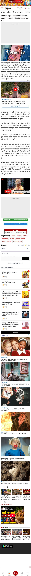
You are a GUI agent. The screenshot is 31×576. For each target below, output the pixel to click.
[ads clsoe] (30, 567)
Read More (8, 191)
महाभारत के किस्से (20, 239)
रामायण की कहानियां (6, 241)
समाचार (3, 12)
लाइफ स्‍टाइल (5, 239)
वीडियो (5, 502)
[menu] (2, 8)
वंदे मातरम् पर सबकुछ (18, 12)
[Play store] (25, 8)
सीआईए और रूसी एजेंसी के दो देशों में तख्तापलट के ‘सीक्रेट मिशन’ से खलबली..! (16, 538)
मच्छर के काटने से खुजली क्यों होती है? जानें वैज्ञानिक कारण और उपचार (5, 497)
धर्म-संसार (12, 239)
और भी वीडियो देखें (6, 505)
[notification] (28, 8)
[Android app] (7, 546)
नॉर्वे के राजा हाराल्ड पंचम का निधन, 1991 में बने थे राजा (5, 538)
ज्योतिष (24, 236)
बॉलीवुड (9, 12)
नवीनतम (5, 527)
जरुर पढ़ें (5, 487)
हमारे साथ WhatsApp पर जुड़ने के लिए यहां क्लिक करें (15, 219)
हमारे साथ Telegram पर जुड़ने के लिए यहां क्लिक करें (15, 224)
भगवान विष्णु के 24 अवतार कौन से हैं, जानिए (15, 232)
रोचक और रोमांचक (17, 241)
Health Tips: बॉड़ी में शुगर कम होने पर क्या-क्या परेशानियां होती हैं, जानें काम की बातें (17, 497)
